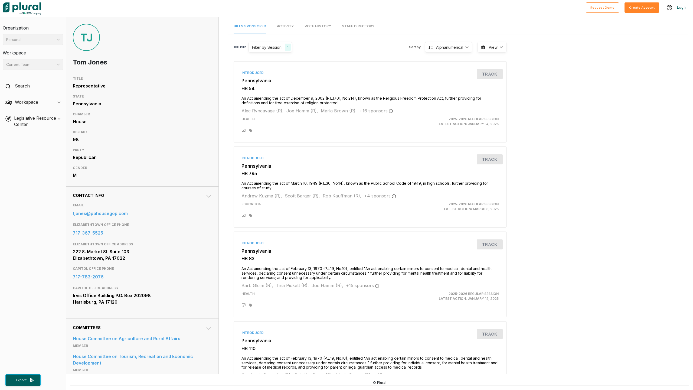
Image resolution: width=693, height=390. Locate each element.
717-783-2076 (88, 277)
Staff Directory (358, 26)
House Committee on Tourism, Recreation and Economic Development (133, 360)
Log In (682, 7)
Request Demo (602, 7)
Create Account (642, 7)
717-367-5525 (88, 233)
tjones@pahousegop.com (100, 213)
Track (489, 74)
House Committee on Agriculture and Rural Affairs (126, 338)
